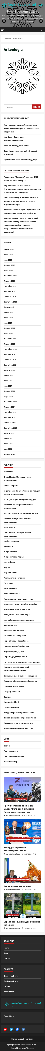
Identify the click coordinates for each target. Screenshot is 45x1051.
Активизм (8, 546)
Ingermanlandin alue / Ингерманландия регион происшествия (22, 492)
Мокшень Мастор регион (15, 635)
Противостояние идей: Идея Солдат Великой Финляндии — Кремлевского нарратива (21, 128)
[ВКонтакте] (23, 1029)
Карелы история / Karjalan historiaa (20, 604)
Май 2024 (8, 386)
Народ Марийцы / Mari (14, 651)
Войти (7, 745)
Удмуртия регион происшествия (19, 712)
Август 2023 (9, 433)
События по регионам (14, 686)
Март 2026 (8, 270)
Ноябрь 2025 (9, 291)
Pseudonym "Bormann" (14, 177)
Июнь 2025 (8, 317)
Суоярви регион (11, 707)
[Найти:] (18, 106)
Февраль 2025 (10, 338)
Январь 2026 (9, 281)
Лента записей (11, 751)
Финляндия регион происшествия (20, 717)
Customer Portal (11, 981)
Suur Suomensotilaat (22, 11)
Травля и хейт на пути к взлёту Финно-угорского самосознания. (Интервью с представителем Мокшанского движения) (21, 225)
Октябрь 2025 (10, 296)
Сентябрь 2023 (10, 428)
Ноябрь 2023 (9, 417)
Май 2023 (8, 449)
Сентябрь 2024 (10, 365)
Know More (9, 991)
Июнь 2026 (8, 254)
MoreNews (16, 1048)
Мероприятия (10, 625)
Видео (7, 567)
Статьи (7, 697)
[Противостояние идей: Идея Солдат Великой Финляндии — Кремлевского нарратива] (22, 789)
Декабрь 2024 (10, 349)
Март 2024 (8, 396)
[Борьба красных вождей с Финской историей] (22, 905)
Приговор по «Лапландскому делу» (20, 159)
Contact (7, 958)
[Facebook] (17, 1029)
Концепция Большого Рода (17, 614)
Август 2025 (9, 307)
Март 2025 (8, 333)
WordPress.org (10, 761)
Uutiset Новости (11, 541)
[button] (2, 30)
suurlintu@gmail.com (13, 815)
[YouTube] (5, 1029)
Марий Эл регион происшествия (19, 620)
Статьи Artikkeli (11, 702)
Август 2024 (9, 370)
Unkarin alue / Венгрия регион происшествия (17, 534)
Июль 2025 (8, 312)
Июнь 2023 (8, 443)
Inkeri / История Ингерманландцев (20, 499)
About (6, 953)
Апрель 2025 (9, 328)
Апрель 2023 (9, 454)
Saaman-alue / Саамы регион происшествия (17, 520)
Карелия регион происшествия (18, 599)
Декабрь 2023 (10, 412)
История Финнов (12, 593)
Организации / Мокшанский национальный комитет (16, 669)
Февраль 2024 (10, 401)
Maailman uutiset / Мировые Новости (21, 513)
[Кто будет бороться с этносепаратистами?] (22, 831)
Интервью (9, 583)
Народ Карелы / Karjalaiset (16, 646)
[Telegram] (11, 1029)
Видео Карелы (11, 572)
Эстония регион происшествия (18, 728)
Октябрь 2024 (10, 359)
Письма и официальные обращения (20, 681)
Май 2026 (8, 260)
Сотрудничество (12, 691)
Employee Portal (11, 976)
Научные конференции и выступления (22, 662)
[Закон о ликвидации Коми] (22, 870)
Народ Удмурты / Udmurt (15, 656)
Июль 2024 (8, 375)
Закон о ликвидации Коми (16, 145)
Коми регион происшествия (17, 609)
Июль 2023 (8, 438)
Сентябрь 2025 (10, 302)
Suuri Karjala (9, 527)
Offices (7, 986)
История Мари (10, 588)
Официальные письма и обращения (20, 676)
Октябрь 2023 (10, 422)
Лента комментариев (14, 756)
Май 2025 (8, 323)
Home (6, 948)
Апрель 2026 (9, 265)
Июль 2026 (8, 249)
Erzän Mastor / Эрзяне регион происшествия (17, 478)
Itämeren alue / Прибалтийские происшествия (18, 506)
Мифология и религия (14, 630)
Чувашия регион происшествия (18, 723)
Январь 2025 (9, 344)
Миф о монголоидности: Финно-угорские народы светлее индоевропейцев (21, 201)
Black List (8, 471)
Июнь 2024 (8, 380)
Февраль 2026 (10, 275)
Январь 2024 (9, 407)
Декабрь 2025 (10, 286)
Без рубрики (9, 562)
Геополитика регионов (15, 578)
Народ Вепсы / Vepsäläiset (16, 641)
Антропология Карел (14, 557)
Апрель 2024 (9, 391)
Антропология (10, 551)
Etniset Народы (11, 485)
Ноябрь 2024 (9, 354)
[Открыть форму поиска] (41, 29)
